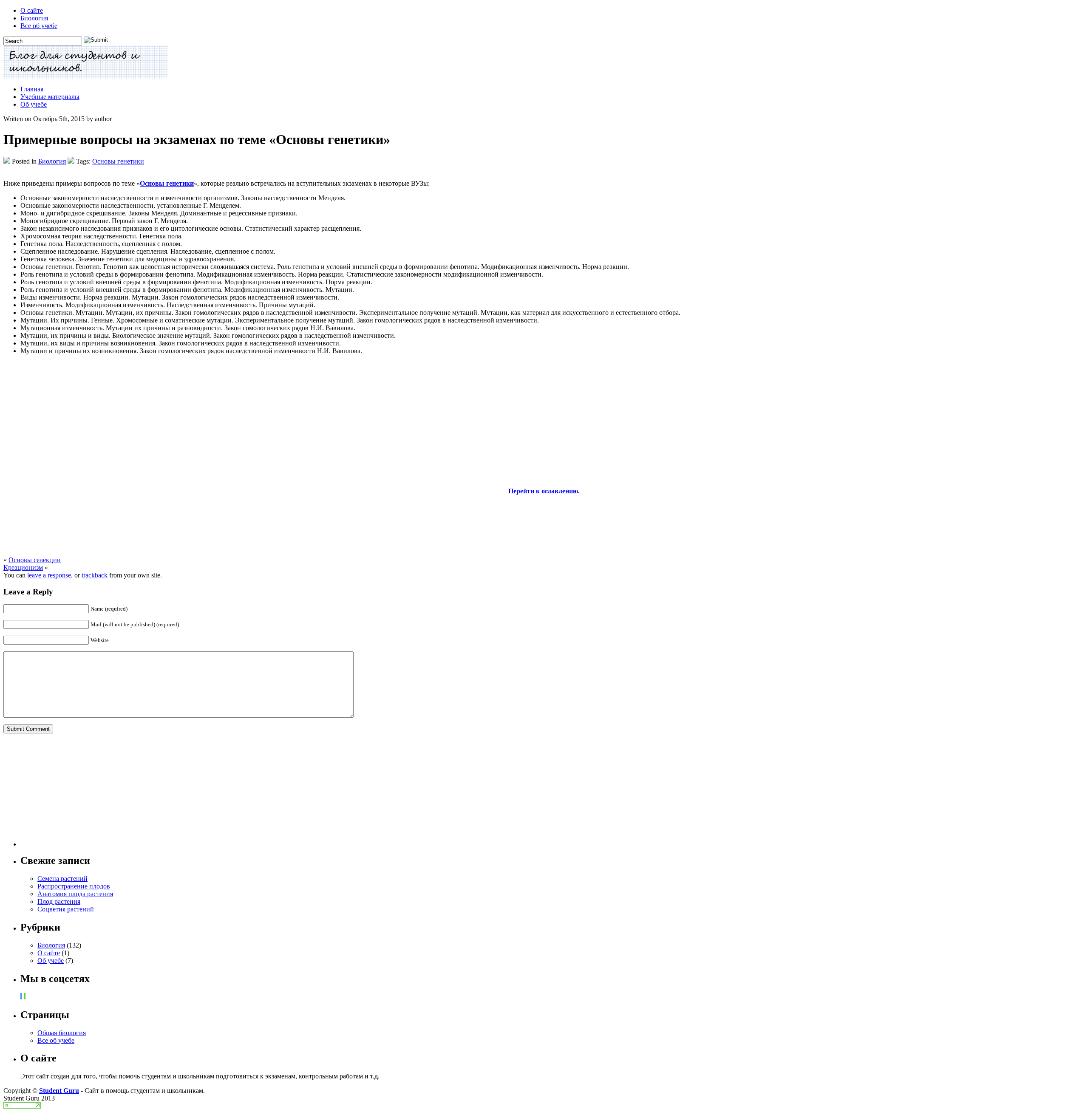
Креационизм (23, 567)
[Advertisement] (544, 421)
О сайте (31, 10)
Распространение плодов (73, 886)
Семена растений (62, 878)
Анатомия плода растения (75, 893)
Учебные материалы (49, 96)
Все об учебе (38, 25)
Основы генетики (118, 161)
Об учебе (33, 104)
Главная (31, 89)
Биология (34, 18)
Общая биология (61, 1032)
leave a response (49, 575)
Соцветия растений (65, 909)
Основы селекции (34, 559)
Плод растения (58, 901)
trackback (95, 575)
